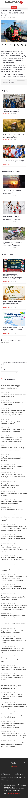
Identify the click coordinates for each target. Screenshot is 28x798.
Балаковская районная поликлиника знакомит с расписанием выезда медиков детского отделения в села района (13, 538)
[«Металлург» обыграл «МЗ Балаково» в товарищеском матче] (15, 464)
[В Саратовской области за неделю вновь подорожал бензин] (8, 400)
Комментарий (5, 342)
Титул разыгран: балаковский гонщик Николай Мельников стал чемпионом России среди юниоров (14, 559)
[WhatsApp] (25, 45)
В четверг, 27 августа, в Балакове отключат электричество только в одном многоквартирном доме (13, 485)
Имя (2, 354)
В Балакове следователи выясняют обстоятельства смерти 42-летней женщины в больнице (13, 588)
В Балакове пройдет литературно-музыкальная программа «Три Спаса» (12, 303)
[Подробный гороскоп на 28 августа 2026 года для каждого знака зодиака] (8, 427)
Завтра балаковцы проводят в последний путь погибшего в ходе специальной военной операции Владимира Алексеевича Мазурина (14, 735)
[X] (18, 45)
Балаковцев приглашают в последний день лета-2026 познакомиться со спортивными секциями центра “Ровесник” (12, 276)
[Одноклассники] (10, 45)
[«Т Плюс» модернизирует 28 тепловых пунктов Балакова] (14, 101)
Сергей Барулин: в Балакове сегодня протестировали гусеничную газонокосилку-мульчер (13, 135)
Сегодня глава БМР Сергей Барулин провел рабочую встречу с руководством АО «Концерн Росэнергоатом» (13, 715)
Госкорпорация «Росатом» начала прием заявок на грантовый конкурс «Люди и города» (13, 329)
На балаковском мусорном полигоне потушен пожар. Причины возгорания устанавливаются (11, 696)
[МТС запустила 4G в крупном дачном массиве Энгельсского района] (15, 499)
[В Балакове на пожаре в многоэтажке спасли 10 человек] (15, 491)
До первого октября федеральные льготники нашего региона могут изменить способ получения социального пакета (13, 449)
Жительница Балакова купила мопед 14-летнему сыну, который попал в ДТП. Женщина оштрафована (13, 244)
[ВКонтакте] (6, 45)
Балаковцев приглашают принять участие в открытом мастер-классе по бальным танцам (13, 659)
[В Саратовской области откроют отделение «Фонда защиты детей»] (8, 392)
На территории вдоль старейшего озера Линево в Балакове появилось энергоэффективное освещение (12, 725)
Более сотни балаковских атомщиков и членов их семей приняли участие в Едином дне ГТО (13, 640)
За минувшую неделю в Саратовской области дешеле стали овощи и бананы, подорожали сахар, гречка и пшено (12, 439)
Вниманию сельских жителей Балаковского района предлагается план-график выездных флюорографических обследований (14, 528)
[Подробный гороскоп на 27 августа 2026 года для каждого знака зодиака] (15, 628)
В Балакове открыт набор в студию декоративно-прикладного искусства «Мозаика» (11, 568)
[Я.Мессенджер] (2, 45)
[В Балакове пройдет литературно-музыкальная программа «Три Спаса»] (14, 293)
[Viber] (22, 45)
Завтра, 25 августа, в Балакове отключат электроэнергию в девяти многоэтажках (13, 192)
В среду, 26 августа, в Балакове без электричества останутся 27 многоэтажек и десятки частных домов (13, 686)
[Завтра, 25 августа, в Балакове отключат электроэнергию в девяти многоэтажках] (14, 181)
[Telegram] (14, 45)
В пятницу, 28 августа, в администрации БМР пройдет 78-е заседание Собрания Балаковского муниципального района (14, 578)
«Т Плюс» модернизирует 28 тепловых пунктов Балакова (11, 110)
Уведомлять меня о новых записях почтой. (14, 369)
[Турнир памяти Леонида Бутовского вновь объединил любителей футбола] (14, 151)
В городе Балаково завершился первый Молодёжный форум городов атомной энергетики (12, 458)
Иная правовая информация (14, 793)
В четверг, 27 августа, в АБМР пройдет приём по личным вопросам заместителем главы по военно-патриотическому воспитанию (14, 607)
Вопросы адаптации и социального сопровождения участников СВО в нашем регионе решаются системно (13, 386)
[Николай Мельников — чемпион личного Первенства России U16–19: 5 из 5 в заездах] (15, 665)
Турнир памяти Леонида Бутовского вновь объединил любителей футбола (14, 161)
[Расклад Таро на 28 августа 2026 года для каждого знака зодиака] (8, 419)
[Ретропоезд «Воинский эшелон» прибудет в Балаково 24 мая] (15, 17)
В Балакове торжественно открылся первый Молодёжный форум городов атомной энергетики (13, 677)
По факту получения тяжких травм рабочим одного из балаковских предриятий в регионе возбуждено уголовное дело (14, 706)
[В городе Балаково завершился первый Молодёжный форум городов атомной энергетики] (8, 454)
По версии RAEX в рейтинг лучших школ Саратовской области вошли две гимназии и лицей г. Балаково (13, 476)
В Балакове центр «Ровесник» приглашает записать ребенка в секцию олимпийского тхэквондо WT (13, 218)
